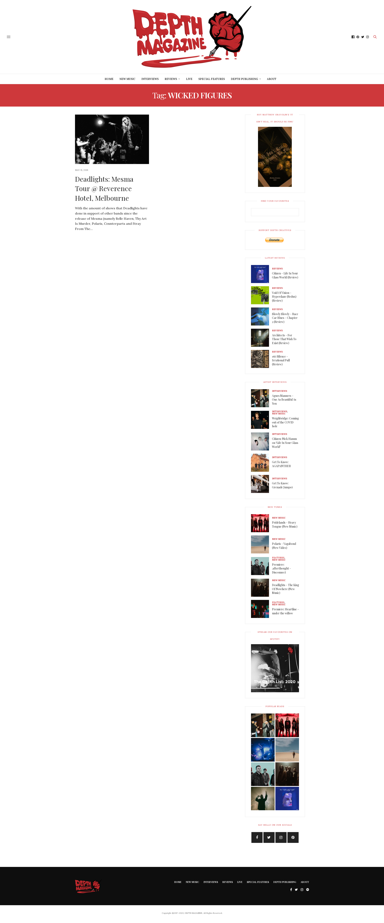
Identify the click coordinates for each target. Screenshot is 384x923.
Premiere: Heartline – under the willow (285, 611)
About (271, 79)
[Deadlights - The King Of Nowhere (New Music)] (287, 774)
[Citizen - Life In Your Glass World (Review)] (287, 798)
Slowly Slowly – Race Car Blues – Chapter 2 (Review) (285, 318)
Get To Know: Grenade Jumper (282, 485)
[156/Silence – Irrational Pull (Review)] (261, 359)
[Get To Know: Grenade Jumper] (261, 484)
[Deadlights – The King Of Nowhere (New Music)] (261, 588)
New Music (127, 79)
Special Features (211, 79)
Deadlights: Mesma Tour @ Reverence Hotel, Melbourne (104, 188)
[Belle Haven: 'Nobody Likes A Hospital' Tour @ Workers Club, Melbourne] (263, 798)
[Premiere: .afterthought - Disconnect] (263, 774)
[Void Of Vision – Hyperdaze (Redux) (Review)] (261, 295)
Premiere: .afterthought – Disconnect (281, 568)
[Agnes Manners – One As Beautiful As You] (261, 398)
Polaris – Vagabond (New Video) (284, 546)
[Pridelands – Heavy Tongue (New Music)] (261, 523)
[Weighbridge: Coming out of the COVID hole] (261, 420)
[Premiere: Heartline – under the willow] (261, 609)
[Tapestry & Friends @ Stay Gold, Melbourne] (263, 750)
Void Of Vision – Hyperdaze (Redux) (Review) (284, 296)
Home (109, 79)
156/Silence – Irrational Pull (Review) (281, 360)
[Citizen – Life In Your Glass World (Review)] (261, 274)
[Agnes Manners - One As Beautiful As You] (263, 725)
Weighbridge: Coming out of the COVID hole (285, 422)
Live (189, 79)
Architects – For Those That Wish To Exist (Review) (284, 339)
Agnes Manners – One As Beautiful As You (284, 399)
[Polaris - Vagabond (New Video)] (287, 750)
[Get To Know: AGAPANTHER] (261, 463)
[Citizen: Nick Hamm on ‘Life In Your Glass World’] (261, 441)
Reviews (171, 79)
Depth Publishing (244, 79)
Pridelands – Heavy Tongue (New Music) (284, 524)
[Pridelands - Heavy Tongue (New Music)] (287, 725)
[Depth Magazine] (192, 37)
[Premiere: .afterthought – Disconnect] (261, 566)
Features (278, 558)
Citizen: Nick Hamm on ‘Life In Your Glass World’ (285, 442)
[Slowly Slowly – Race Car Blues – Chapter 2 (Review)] (261, 316)
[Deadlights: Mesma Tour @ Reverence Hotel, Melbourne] (112, 139)
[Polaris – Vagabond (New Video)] (261, 544)
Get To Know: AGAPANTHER (281, 464)
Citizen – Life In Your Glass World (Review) (285, 275)
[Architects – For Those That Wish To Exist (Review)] (261, 338)
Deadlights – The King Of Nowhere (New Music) (285, 589)
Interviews (150, 79)
